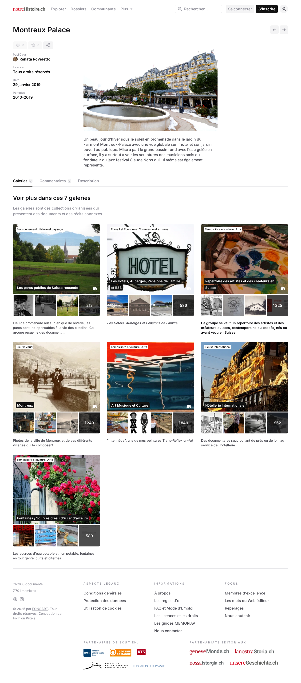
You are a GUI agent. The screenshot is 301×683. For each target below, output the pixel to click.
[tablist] (150, 181)
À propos (162, 593)
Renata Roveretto (35, 59)
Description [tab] (88, 180)
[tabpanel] (150, 377)
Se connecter (240, 9)
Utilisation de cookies (102, 608)
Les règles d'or (167, 600)
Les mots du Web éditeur (247, 600)
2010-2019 (23, 97)
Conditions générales (102, 593)
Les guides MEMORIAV (174, 623)
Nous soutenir (237, 615)
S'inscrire (266, 9)
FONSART (40, 609)
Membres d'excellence (245, 593)
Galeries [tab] (22, 180)
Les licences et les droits (176, 615)
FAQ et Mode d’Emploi (173, 608)
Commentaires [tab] (55, 180)
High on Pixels (24, 618)
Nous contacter (168, 630)
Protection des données (104, 600)
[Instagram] (22, 599)
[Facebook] (15, 599)
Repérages (234, 608)
